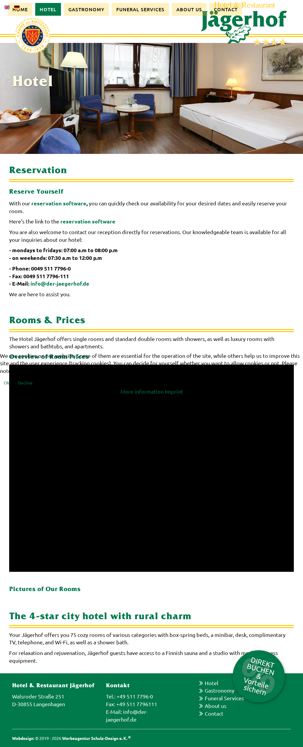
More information (142, 391)
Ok (6, 382)
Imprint (174, 391)
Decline (25, 382)
